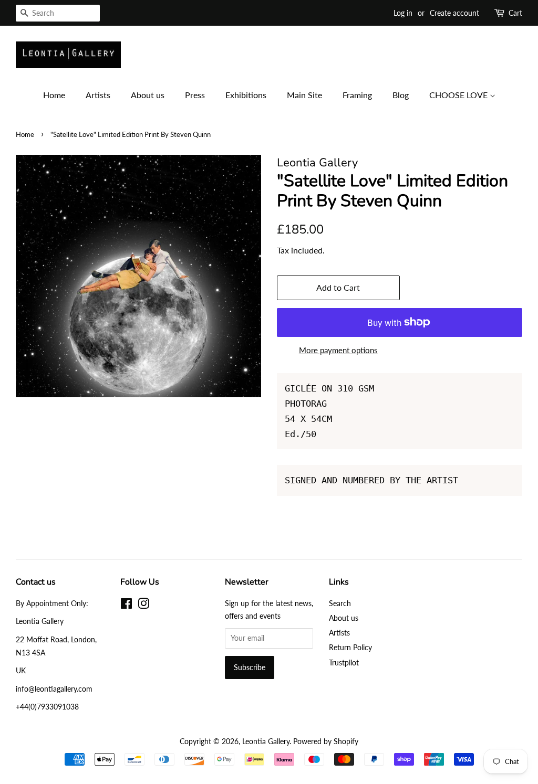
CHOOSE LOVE (459, 95)
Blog (400, 95)
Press (195, 95)
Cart (515, 12)
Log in (403, 12)
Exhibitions (245, 95)
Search (340, 603)
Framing (357, 95)
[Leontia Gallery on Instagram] (143, 605)
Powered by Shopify (325, 741)
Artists (98, 95)
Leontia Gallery (265, 741)
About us (147, 95)
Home (54, 95)
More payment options (338, 350)
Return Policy (350, 647)
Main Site (304, 95)
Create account (454, 12)
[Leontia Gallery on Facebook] (126, 605)
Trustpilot (344, 662)
